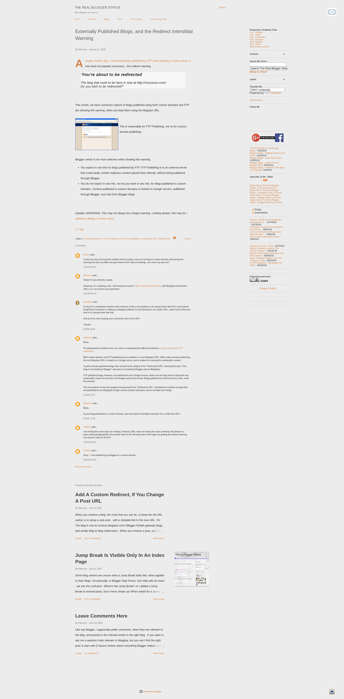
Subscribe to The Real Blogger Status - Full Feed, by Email (264, 186)
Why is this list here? (259, 47)
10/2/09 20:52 (89, 460)
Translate (275, 92)
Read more (158, 538)
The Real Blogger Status (97, 7)
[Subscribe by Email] (332, 12)
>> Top (79, 229)
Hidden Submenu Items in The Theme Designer (264, 249)
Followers (92, 19)
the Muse (87, 302)
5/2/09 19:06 (89, 329)
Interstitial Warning (129, 239)
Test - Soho (255, 44)
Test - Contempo (257, 37)
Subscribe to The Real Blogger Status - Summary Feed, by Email (266, 191)
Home (77, 19)
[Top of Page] (332, 692)
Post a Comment (83, 467)
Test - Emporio (256, 39)
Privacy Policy (136, 19)
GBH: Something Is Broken (148, 286)
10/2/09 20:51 (89, 442)
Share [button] (187, 239)
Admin (86, 255)
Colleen (87, 427)
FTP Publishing (109, 239)
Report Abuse (256, 100)
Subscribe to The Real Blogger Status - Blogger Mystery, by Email (266, 201)
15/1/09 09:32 (89, 293)
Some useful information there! (264, 237)
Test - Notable (256, 42)
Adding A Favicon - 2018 (261, 246)
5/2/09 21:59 (89, 418)
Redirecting (163, 239)
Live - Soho (255, 35)
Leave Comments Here (101, 616)
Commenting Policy (158, 19)
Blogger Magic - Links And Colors (266, 158)
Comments (261, 212)
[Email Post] (174, 239)
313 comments (91, 653)
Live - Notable (256, 32)
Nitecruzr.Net (148, 239)
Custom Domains (92, 239)
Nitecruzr (87, 275)
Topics (120, 19)
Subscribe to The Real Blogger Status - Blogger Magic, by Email (265, 196)
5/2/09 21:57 (89, 395)
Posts (257, 209)
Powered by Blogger (152, 691)
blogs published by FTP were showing (146, 60)
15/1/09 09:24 (89, 267)
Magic (106, 19)
